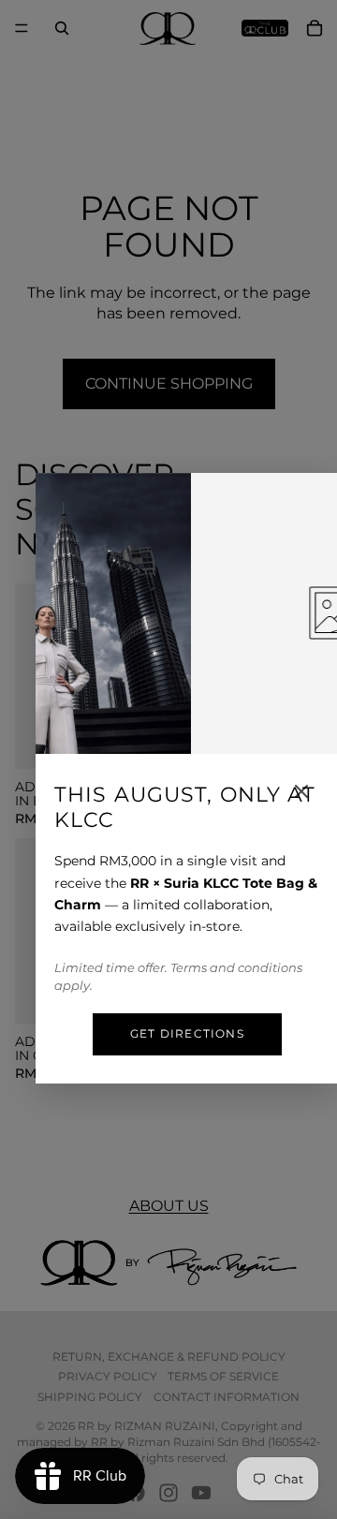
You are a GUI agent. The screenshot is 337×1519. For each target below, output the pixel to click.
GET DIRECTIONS (187, 1033)
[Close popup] (301, 791)
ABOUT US (169, 1206)
